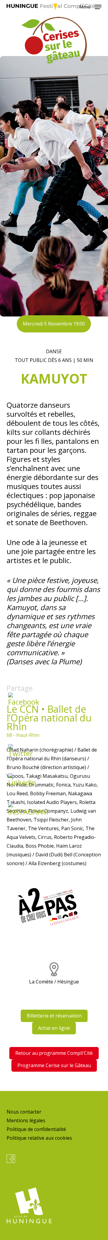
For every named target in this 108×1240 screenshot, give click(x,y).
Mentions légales (26, 1120)
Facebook (11, 1158)
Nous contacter (24, 1111)
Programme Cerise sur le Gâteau (54, 1065)
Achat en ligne (54, 1028)
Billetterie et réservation (54, 1015)
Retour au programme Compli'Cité (54, 1053)
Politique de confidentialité (36, 1129)
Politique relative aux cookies (39, 1138)
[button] (90, 6)
